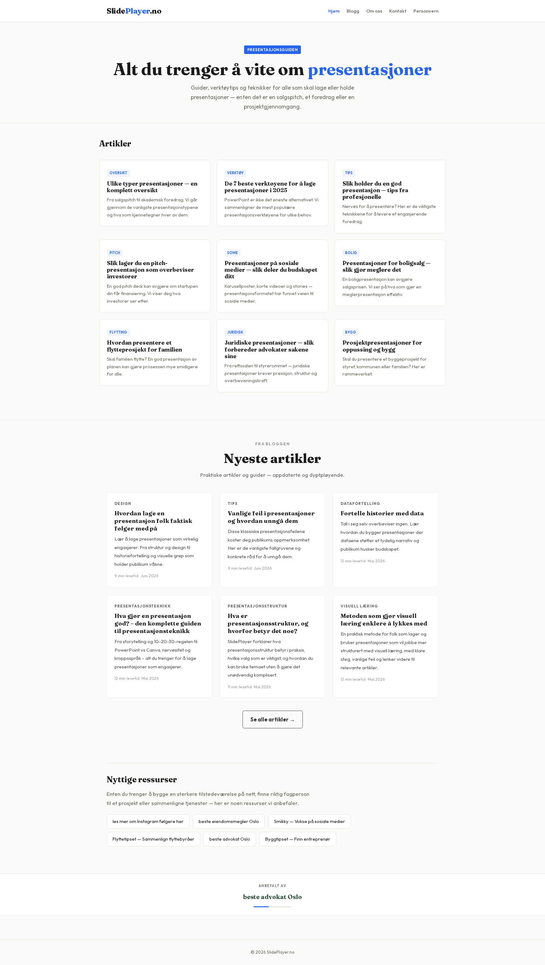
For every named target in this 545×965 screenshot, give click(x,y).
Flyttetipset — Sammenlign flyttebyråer (153, 839)
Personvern (425, 11)
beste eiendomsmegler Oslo (229, 821)
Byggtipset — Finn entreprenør (297, 839)
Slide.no (134, 10)
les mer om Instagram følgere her (148, 821)
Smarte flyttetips (272, 897)
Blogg (353, 11)
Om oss (374, 11)
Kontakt (398, 11)
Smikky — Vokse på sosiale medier (309, 821)
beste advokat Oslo (229, 839)
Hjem (334, 11)
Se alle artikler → (272, 719)
